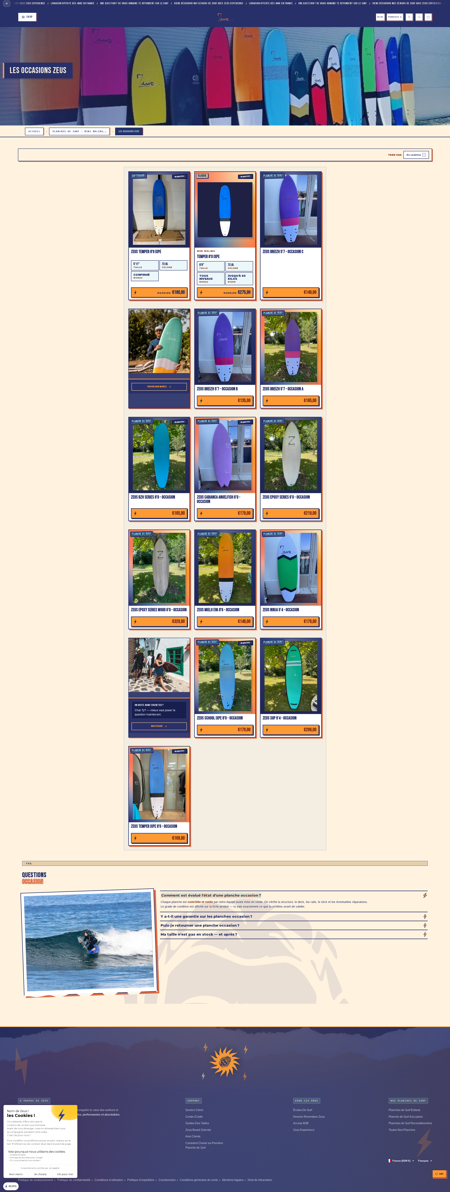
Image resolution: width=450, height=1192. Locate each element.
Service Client (194, 1110)
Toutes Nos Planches (402, 1129)
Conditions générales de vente (199, 1179)
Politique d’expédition (140, 1179)
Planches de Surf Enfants (404, 1110)
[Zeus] (225, 1061)
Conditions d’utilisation (109, 1179)
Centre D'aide (194, 1116)
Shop (29, 17)
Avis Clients (192, 1136)
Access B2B (300, 1123)
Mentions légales (232, 1179)
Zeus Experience (303, 1129)
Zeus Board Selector (198, 1129)
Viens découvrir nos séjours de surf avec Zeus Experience (79, 3)
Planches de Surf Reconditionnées (410, 1123)
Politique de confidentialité (73, 1179)
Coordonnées (167, 1179)
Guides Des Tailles (197, 1123)
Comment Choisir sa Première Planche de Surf (204, 1145)
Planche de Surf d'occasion (406, 1116)
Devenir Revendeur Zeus (309, 1116)
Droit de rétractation (260, 1179)
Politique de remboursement (35, 1179)
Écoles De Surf (302, 1110)
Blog (380, 17)
